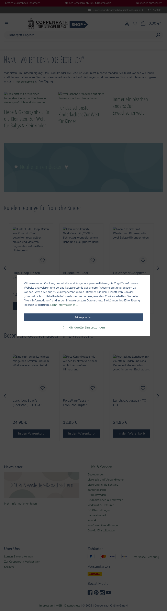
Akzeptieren (83, 317)
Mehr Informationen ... (64, 305)
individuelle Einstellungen (85, 327)
